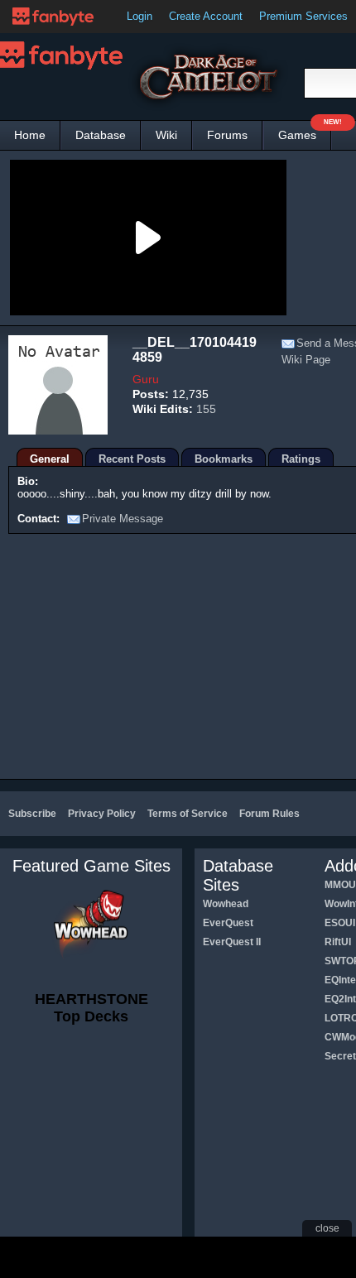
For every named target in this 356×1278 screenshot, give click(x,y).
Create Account (206, 16)
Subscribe (32, 813)
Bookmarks (224, 459)
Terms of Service (187, 813)
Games (304, 131)
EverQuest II (232, 942)
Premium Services (303, 16)
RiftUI (338, 942)
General (50, 459)
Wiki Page (305, 359)
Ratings (300, 459)
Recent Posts (132, 459)
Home (30, 135)
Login (139, 16)
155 (206, 409)
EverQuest (228, 923)
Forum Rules (269, 813)
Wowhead (225, 904)
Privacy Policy (102, 813)
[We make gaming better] (53, 16)
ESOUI (340, 923)
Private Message (122, 518)
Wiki (166, 135)
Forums (227, 135)
